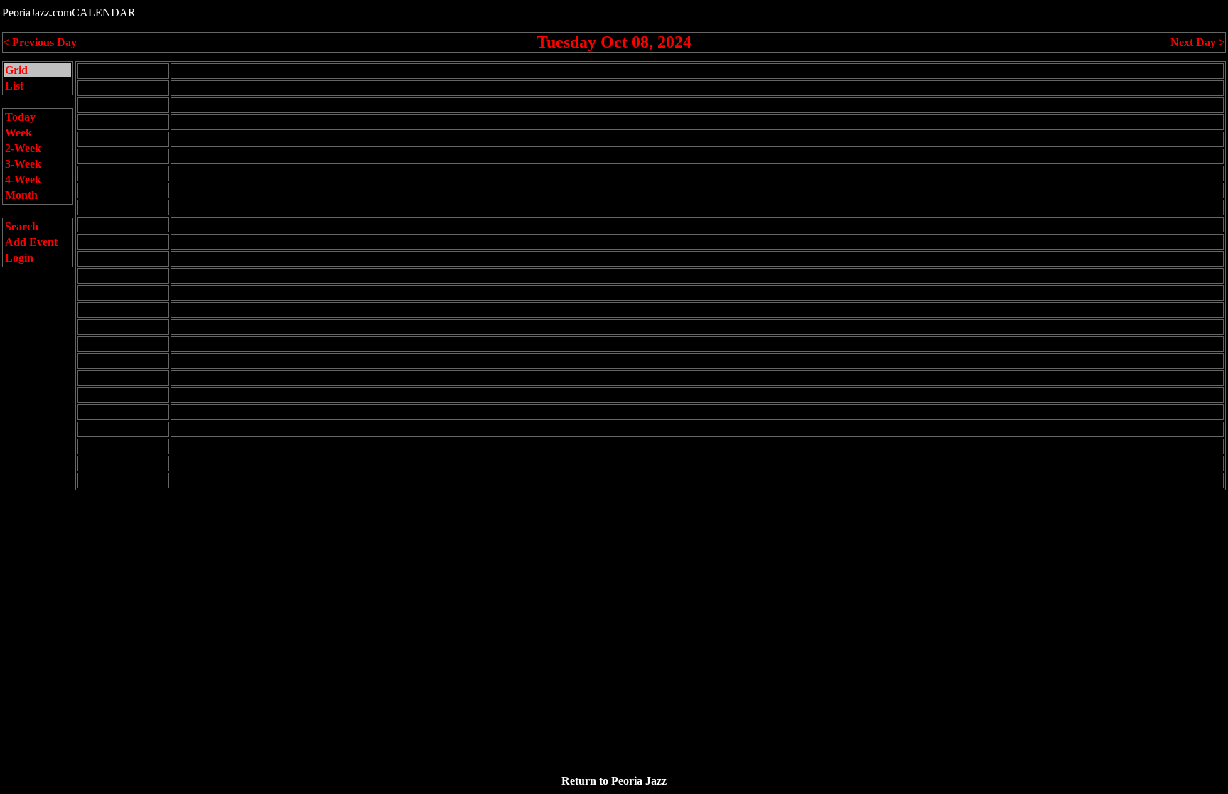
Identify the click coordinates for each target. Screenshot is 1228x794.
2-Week (23, 148)
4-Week (23, 179)
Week (18, 133)
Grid (16, 70)
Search (21, 226)
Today (20, 117)
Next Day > (1197, 42)
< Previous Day (40, 42)
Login (19, 258)
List (14, 86)
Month (21, 195)
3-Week (23, 164)
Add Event (31, 242)
